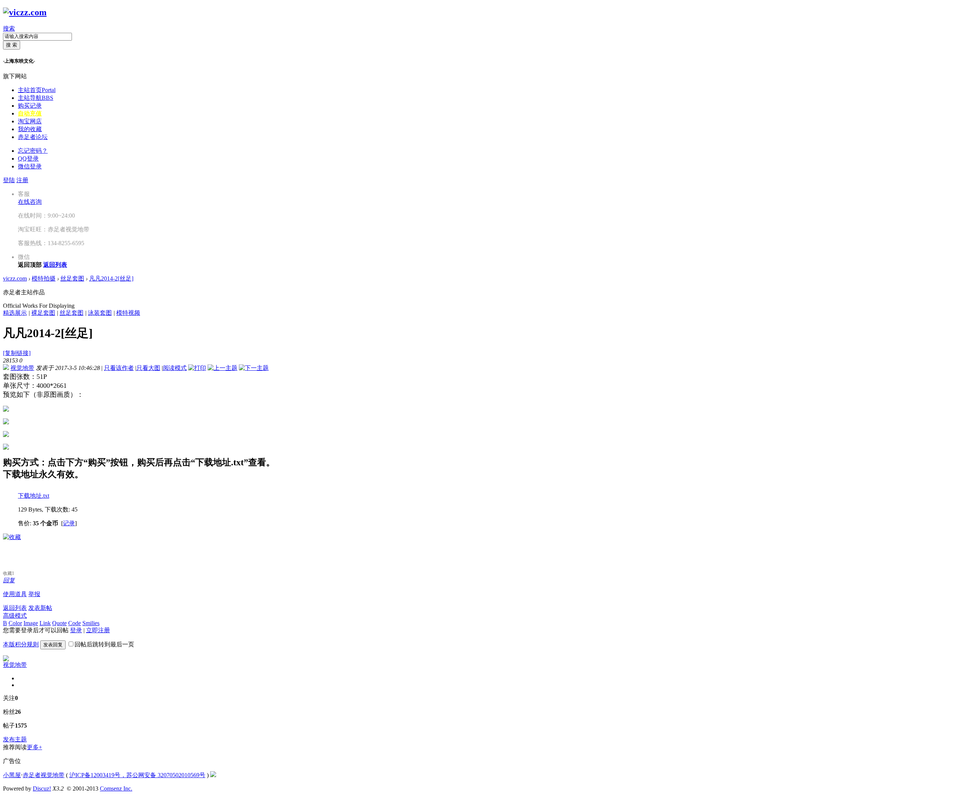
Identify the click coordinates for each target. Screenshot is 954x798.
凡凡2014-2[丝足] (111, 278)
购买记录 (30, 105)
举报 (34, 594)
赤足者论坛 (33, 137)
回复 (9, 580)
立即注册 (98, 630)
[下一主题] (254, 368)
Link (45, 623)
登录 (76, 630)
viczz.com (15, 278)
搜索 (9, 28)
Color (15, 623)
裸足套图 (43, 313)
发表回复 (53, 644)
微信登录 (30, 166)
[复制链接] (17, 353)
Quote (59, 623)
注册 (22, 180)
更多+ (34, 747)
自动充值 (30, 113)
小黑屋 (12, 775)
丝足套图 (72, 278)
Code (74, 623)
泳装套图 (100, 313)
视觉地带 (22, 368)
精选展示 (15, 313)
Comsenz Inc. (116, 788)
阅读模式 (175, 368)
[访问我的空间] (6, 659)
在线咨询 (30, 202)
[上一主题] (222, 368)
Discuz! (42, 788)
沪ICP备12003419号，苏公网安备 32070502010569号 (137, 775)
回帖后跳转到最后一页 (104, 644)
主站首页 (37, 90)
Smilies (90, 623)
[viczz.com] (25, 12)
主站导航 (35, 98)
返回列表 (15, 608)
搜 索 (11, 45)
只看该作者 (119, 368)
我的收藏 (30, 129)
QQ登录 (28, 158)
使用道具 (15, 594)
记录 (69, 523)
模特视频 (128, 313)
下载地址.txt (33, 496)
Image (30, 623)
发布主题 (15, 739)
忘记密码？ (33, 151)
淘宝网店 (30, 121)
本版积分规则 (21, 644)
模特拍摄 (44, 278)
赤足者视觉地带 (43, 775)
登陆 (9, 180)
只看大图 (148, 368)
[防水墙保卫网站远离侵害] (213, 775)
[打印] (197, 368)
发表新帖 (40, 608)
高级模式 (15, 615)
